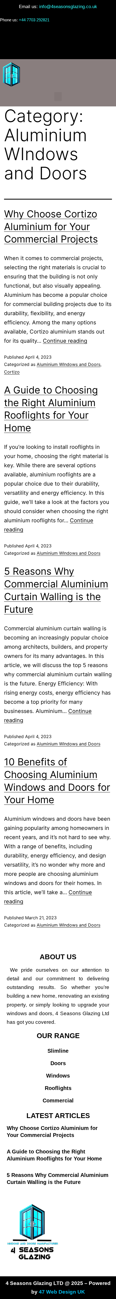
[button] (58, 49)
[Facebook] (52, 34)
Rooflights (58, 1088)
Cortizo (12, 372)
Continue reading (65, 341)
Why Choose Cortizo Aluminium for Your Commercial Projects (51, 226)
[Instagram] (64, 34)
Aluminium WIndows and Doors (68, 364)
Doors (58, 1063)
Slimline (58, 1051)
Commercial (58, 1100)
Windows (58, 1076)
